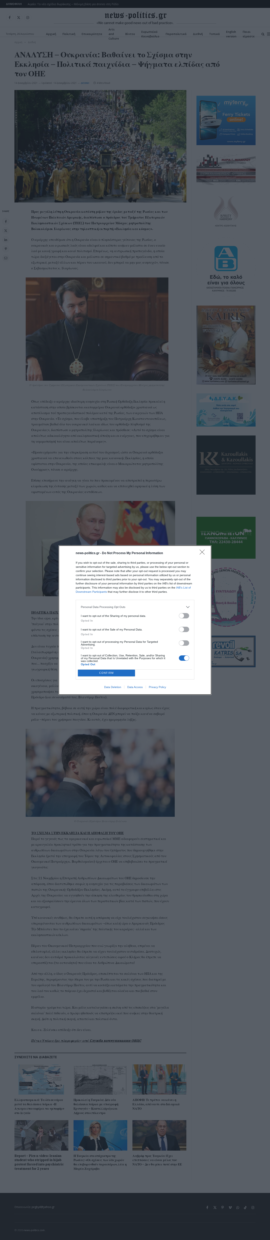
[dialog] (135, 620)
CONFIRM (106, 672)
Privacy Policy (157, 687)
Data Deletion (112, 687)
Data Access (135, 687)
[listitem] (135, 607)
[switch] (184, 615)
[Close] (203, 553)
